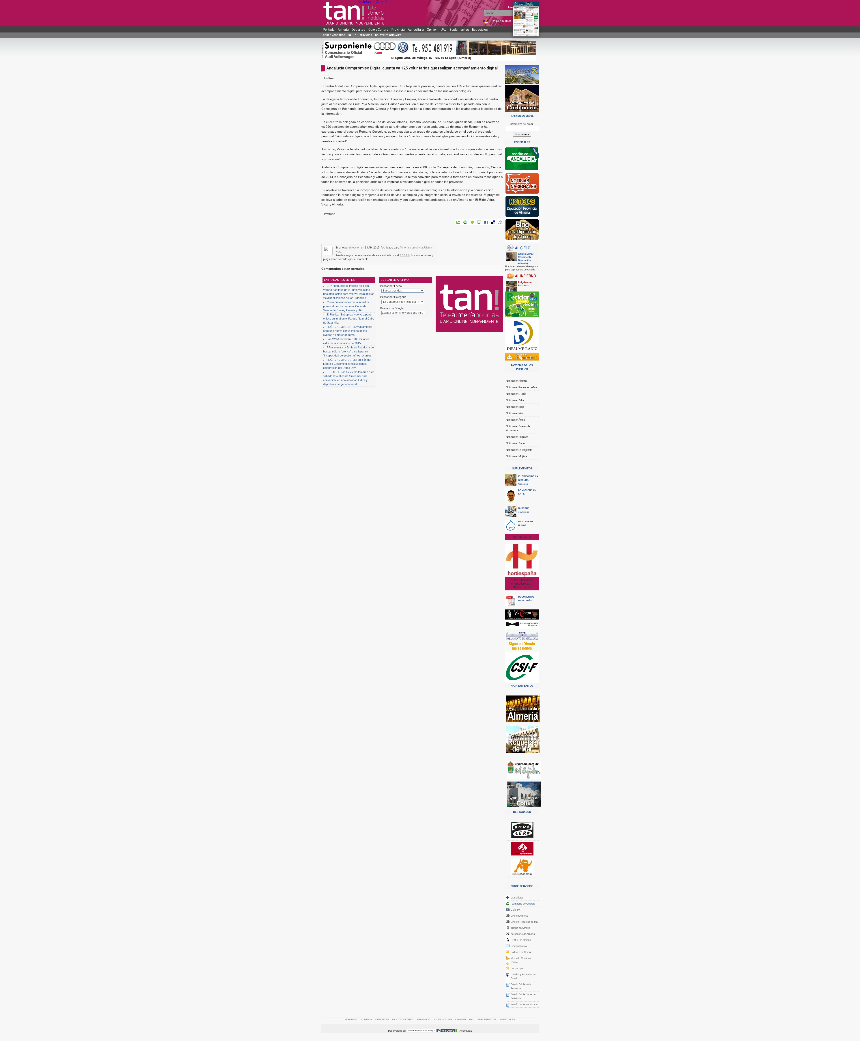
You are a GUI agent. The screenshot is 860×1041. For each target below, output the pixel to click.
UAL (443, 29)
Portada (329, 29)
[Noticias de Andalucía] (522, 160)
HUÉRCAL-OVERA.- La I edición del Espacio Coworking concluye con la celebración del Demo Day (347, 364)
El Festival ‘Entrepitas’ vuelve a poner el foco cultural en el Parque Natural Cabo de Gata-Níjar (348, 318)
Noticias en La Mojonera (519, 449)
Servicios (365, 35)
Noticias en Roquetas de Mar (521, 387)
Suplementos (459, 29)
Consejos (528, 480)
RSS (486, 20)
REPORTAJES (522, 537)
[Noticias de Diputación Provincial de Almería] (522, 207)
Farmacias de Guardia (523, 903)
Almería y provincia (411, 247)
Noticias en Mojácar (516, 456)
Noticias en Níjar (514, 413)
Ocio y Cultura (378, 29)
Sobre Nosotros (334, 35)
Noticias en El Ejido (516, 393)
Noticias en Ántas (515, 419)
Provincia (398, 29)
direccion (354, 247)
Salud (352, 35)
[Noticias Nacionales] (522, 184)
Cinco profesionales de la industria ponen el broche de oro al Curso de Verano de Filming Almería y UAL (346, 306)
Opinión (432, 29)
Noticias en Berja (515, 406)
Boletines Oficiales (388, 35)
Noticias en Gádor (515, 443)
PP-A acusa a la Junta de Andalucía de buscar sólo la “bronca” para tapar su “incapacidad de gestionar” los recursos (348, 351)
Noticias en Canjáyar (517, 436)
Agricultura (416, 29)
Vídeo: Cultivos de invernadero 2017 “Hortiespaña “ (522, 583)
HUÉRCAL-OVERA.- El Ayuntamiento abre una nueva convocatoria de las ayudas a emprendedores (347, 331)
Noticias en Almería (373, 2)
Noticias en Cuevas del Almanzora (518, 428)
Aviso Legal (466, 1030)
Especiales (480, 29)
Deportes (358, 29)
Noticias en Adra (515, 400)
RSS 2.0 (405, 255)
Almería (343, 29)
